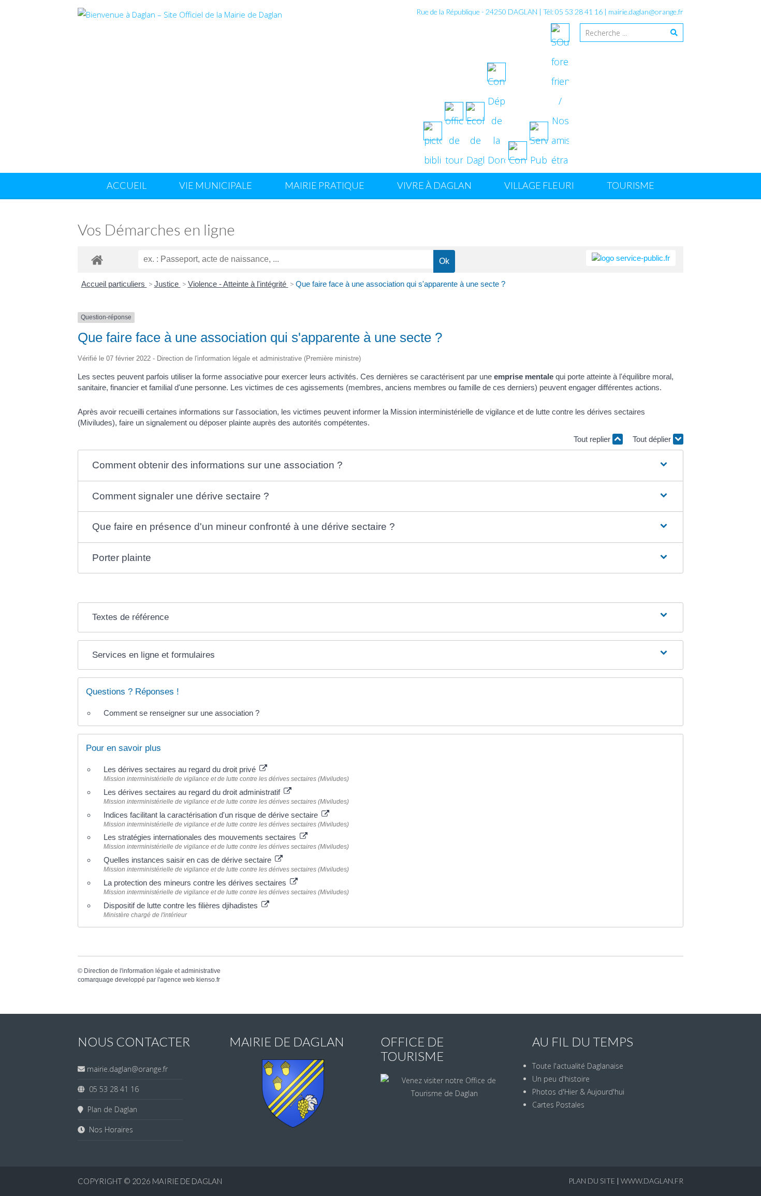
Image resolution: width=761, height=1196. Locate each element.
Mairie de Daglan (187, 1181)
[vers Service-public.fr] (631, 258)
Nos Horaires (109, 1129)
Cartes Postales (558, 1105)
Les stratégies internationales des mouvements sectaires (201, 837)
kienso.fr (208, 979)
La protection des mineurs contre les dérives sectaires (196, 882)
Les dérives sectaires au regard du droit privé (181, 769)
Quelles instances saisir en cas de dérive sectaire (188, 859)
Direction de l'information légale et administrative (152, 970)
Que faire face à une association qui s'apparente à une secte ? (400, 283)
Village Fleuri (539, 185)
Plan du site (592, 1180)
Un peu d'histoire (561, 1079)
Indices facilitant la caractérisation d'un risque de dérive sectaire (212, 814)
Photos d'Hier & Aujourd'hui (578, 1092)
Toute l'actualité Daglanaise (577, 1066)
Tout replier (593, 439)
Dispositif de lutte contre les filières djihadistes (182, 905)
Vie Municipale (215, 185)
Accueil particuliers (114, 283)
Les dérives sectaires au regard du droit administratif (193, 792)
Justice (167, 283)
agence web (177, 979)
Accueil (127, 185)
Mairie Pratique (324, 185)
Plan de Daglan (110, 1109)
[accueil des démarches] (97, 259)
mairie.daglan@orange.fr (645, 11)
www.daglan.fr (652, 1180)
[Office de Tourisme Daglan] (444, 1093)
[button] (380, 465)
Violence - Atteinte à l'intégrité (238, 283)
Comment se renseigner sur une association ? (181, 712)
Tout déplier (653, 439)
